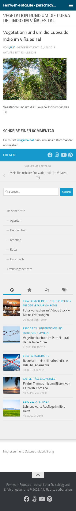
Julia (12, 47)
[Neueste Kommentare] (47, 290)
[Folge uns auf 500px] (56, 154)
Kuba (13, 250)
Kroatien (15, 240)
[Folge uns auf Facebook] (50, 154)
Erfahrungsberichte (19, 269)
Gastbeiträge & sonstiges (39, 378)
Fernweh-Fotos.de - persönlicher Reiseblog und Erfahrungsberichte (30, 5)
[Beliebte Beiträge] (29, 290)
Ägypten (15, 220)
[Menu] (70, 5)
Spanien (44, 332)
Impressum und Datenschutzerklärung (28, 451)
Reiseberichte (16, 211)
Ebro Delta (30, 328)
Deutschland (18, 230)
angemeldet (25, 140)
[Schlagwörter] (64, 290)
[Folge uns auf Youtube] (63, 154)
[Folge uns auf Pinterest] (70, 154)
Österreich (17, 259)
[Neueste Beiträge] (12, 290)
